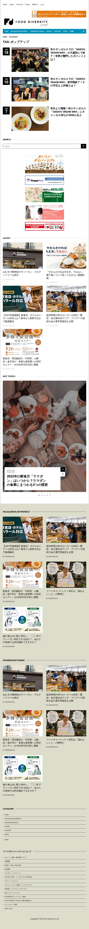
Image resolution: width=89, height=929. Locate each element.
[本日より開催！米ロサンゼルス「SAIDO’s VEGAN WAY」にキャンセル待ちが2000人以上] (30, 119)
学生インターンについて (12, 893)
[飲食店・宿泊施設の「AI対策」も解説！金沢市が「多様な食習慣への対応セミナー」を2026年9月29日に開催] (23, 342)
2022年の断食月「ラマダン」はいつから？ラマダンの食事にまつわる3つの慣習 (27, 480)
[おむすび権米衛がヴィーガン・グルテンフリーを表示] (23, 255)
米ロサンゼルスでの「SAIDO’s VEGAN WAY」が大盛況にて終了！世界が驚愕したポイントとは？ (68, 54)
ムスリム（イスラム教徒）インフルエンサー (18, 885)
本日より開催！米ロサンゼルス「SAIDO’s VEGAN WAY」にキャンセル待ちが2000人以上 (68, 111)
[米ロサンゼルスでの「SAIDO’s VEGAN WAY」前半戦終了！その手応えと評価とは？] (30, 89)
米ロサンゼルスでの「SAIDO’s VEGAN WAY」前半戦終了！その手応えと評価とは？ (67, 82)
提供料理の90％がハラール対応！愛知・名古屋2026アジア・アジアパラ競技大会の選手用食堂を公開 (65, 318)
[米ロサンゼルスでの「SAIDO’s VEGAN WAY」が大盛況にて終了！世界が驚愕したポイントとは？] (30, 60)
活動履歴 (7, 861)
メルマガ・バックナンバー (13, 873)
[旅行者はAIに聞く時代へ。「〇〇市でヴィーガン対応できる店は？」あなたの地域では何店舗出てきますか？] (23, 620)
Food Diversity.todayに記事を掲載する (18, 901)
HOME (6, 31)
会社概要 (7, 869)
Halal (11, 471)
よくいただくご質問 (11, 904)
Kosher (49, 31)
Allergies (57, 31)
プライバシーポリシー (11, 881)
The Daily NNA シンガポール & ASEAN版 (18, 877)
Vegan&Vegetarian (37, 31)
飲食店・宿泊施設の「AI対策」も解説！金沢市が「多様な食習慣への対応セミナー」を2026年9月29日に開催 (22, 361)
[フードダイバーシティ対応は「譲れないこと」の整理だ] (66, 575)
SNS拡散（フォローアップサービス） (16, 889)
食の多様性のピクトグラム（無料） (16, 897)
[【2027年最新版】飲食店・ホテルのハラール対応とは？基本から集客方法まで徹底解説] (23, 299)
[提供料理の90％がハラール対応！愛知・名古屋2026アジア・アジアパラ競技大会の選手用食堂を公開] (66, 299)
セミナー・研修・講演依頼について (16, 857)
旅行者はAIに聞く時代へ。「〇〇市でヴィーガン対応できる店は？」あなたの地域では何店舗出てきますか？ (22, 639)
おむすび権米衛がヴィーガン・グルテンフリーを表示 (22, 273)
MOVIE (65, 31)
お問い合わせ (9, 909)
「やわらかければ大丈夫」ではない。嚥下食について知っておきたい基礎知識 (65, 274)
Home (5, 37)
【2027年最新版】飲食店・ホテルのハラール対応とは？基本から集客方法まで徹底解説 (22, 318)
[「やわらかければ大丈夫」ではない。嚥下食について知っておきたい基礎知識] (66, 255)
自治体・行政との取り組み (13, 865)
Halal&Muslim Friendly (19, 31)
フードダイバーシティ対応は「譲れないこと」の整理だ (65, 592)
